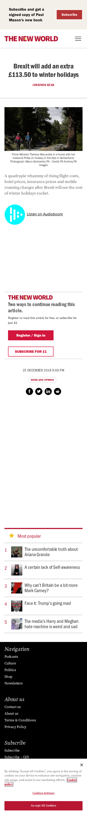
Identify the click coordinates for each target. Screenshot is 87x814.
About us (11, 713)
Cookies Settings (43, 793)
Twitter (38, 391)
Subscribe (69, 14)
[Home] (31, 38)
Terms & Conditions (20, 720)
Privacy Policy (15, 727)
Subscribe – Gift (16, 757)
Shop (8, 676)
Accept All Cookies (43, 805)
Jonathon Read (43, 85)
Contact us (12, 707)
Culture (10, 663)
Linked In (48, 391)
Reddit (57, 391)
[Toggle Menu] (78, 38)
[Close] (82, 765)
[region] (43, 786)
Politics (10, 670)
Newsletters (13, 683)
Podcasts (11, 656)
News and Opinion (42, 379)
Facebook (29, 391)
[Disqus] (43, 457)
